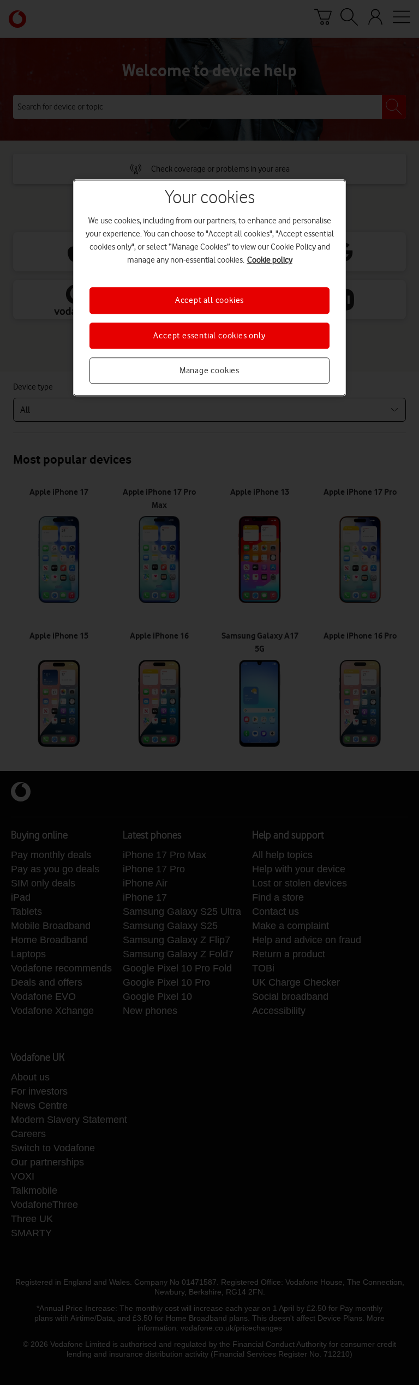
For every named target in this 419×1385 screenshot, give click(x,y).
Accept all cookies (209, 301)
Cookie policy (269, 260)
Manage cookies (209, 370)
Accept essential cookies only (209, 336)
